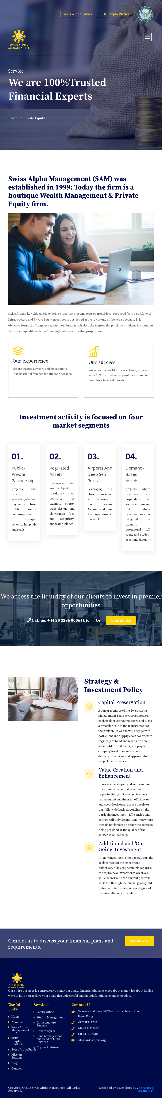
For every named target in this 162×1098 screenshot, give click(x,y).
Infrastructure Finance (46, 1024)
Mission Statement (18, 1056)
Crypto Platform (48, 1047)
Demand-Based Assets (135, 474)
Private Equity (46, 1031)
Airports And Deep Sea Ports (100, 474)
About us (17, 1022)
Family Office (45, 1012)
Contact (16, 1068)
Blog (14, 1063)
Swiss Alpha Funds (77, 14)
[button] (147, 37)
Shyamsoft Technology (145, 1089)
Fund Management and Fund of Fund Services (49, 1039)
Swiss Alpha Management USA (20, 1030)
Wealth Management (51, 1017)
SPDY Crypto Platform (115, 14)
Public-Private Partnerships (24, 474)
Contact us (121, 620)
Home (12, 118)
